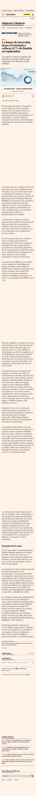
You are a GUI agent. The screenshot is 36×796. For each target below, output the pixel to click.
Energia (21, 27)
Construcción (28, 27)
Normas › (31, 653)
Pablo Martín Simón (24, 89)
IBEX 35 (4, 662)
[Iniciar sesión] (33, 14)
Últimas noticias (8, 737)
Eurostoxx (10, 779)
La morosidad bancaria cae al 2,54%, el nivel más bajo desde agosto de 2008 (18, 755)
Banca (3, 27)
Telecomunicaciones (12, 27)
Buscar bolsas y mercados (11, 771)
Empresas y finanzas (13, 23)
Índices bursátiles (12, 662)
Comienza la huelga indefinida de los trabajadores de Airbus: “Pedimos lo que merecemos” (15, 749)
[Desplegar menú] (3, 14)
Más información (6, 670)
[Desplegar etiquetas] (33, 662)
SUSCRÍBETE (27, 14)
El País (32, 18)
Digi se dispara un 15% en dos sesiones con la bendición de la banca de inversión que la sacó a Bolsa (18, 761)
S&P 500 (16, 10)
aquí (28, 674)
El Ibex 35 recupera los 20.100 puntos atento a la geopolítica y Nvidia (25, 34)
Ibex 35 (4, 10)
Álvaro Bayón (9, 89)
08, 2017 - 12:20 (18, 91)
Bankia (25, 662)
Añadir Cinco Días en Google (11, 100)
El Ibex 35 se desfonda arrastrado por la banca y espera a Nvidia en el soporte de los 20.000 (16, 741)
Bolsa (20, 662)
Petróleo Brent (30, 10)
